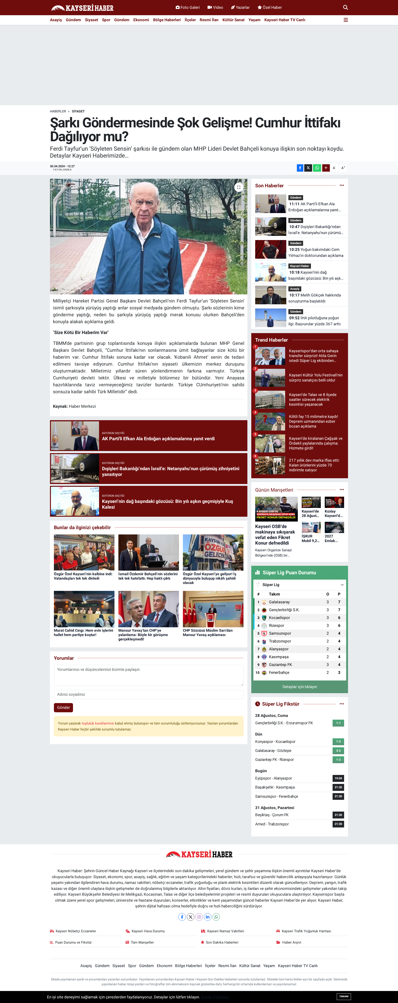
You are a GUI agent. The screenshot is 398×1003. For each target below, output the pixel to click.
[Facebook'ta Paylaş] (300, 168)
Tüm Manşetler (142, 942)
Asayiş (56, 20)
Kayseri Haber (299, 266)
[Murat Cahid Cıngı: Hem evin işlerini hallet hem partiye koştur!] (84, 608)
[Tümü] (342, 185)
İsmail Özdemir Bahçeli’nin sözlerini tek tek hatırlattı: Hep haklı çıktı (148, 576)
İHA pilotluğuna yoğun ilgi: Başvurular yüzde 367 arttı (314, 321)
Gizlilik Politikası (215, 997)
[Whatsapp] (216, 917)
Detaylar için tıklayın (300, 686)
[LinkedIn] (207, 917)
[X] (190, 917)
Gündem (73, 20)
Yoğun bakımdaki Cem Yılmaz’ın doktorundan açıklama (315, 252)
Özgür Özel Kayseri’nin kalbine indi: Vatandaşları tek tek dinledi (83, 576)
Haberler (58, 111)
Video (218, 7)
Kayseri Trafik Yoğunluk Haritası (306, 931)
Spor (106, 20)
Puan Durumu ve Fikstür (73, 942)
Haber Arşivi (291, 942)
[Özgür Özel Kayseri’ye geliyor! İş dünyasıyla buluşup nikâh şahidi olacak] (213, 552)
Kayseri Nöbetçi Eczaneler (76, 931)
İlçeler (190, 20)
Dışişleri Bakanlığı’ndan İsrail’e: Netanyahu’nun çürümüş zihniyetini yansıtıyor (315, 230)
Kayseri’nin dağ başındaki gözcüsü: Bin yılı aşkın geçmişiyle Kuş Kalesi (316, 275)
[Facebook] (182, 917)
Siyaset (91, 20)
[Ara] (345, 7)
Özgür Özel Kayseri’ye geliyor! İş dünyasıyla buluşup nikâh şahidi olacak (209, 578)
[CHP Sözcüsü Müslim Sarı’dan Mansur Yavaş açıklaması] (213, 608)
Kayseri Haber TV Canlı (284, 20)
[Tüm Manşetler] (342, 489)
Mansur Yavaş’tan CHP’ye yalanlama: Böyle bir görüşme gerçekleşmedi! (143, 634)
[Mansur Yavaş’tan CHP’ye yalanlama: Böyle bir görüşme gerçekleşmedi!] (148, 608)
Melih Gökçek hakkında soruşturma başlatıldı (314, 298)
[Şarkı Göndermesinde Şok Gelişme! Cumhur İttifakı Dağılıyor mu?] (148, 236)
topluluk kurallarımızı (98, 723)
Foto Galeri (190, 7)
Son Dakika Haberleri (222, 942)
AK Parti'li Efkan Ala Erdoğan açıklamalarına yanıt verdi (313, 207)
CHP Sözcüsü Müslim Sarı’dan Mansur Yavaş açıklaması (208, 632)
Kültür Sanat (233, 20)
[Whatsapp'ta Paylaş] (317, 168)
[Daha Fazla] (326, 168)
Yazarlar (243, 7)
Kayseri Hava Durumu (148, 931)
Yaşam (254, 20)
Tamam (343, 996)
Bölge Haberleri (167, 20)
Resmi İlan (209, 20)
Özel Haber (272, 7)
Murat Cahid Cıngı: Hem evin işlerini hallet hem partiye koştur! (83, 632)
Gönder (63, 707)
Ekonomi (141, 20)
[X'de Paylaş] (308, 168)
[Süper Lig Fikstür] (342, 703)
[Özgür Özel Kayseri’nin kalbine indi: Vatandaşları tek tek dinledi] (84, 552)
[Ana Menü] (346, 20)
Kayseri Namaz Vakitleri (225, 931)
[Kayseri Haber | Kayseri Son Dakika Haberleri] (82, 7)
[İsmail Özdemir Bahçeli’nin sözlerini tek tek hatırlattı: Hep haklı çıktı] (148, 552)
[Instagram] (199, 917)
